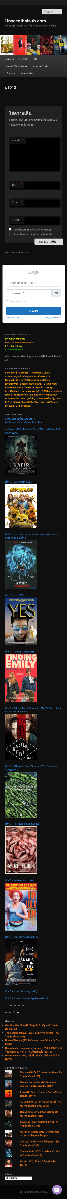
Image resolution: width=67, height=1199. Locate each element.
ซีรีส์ (35, 58)
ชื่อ (17, 185)
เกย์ (50, 391)
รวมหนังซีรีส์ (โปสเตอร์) (17, 65)
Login (33, 311)
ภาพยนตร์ (23, 58)
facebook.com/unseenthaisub (20, 342)
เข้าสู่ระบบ (11, 73)
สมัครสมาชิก (27, 73)
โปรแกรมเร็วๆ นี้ (40, 65)
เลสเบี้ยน (57, 391)
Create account (12, 317)
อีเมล (17, 202)
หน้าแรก (10, 58)
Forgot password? (53, 317)
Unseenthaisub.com (25, 21)
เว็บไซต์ (15, 220)
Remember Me (17, 301)
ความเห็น (18, 140)
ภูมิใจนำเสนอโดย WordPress (33, 1191)
